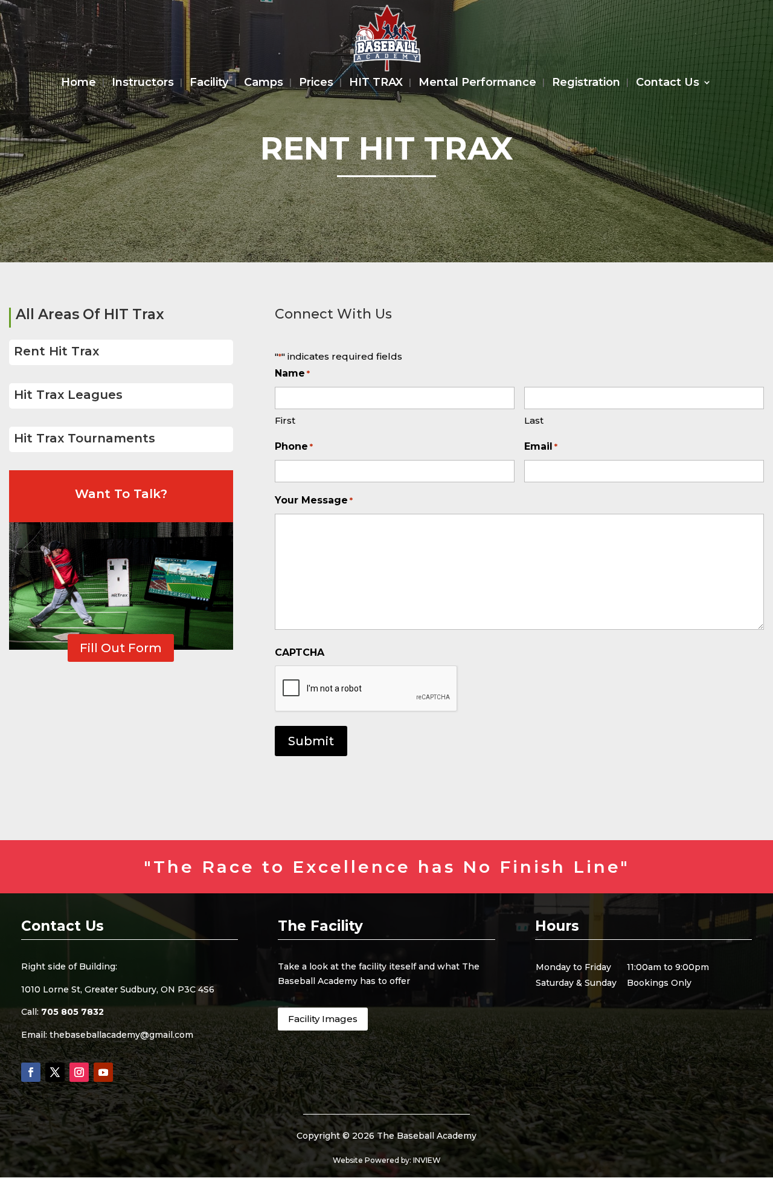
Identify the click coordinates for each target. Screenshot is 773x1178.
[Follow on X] (55, 1072)
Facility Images (323, 1018)
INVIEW (427, 1160)
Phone (294, 446)
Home (78, 83)
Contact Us (667, 83)
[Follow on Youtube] (103, 1072)
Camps (263, 83)
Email (540, 446)
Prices (316, 83)
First (285, 420)
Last (534, 420)
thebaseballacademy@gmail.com (121, 1034)
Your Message (314, 500)
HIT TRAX (376, 83)
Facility (209, 83)
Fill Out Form (121, 648)
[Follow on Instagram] (79, 1072)
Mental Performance (477, 83)
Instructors (143, 83)
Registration (586, 83)
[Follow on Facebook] (30, 1072)
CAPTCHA (299, 652)
